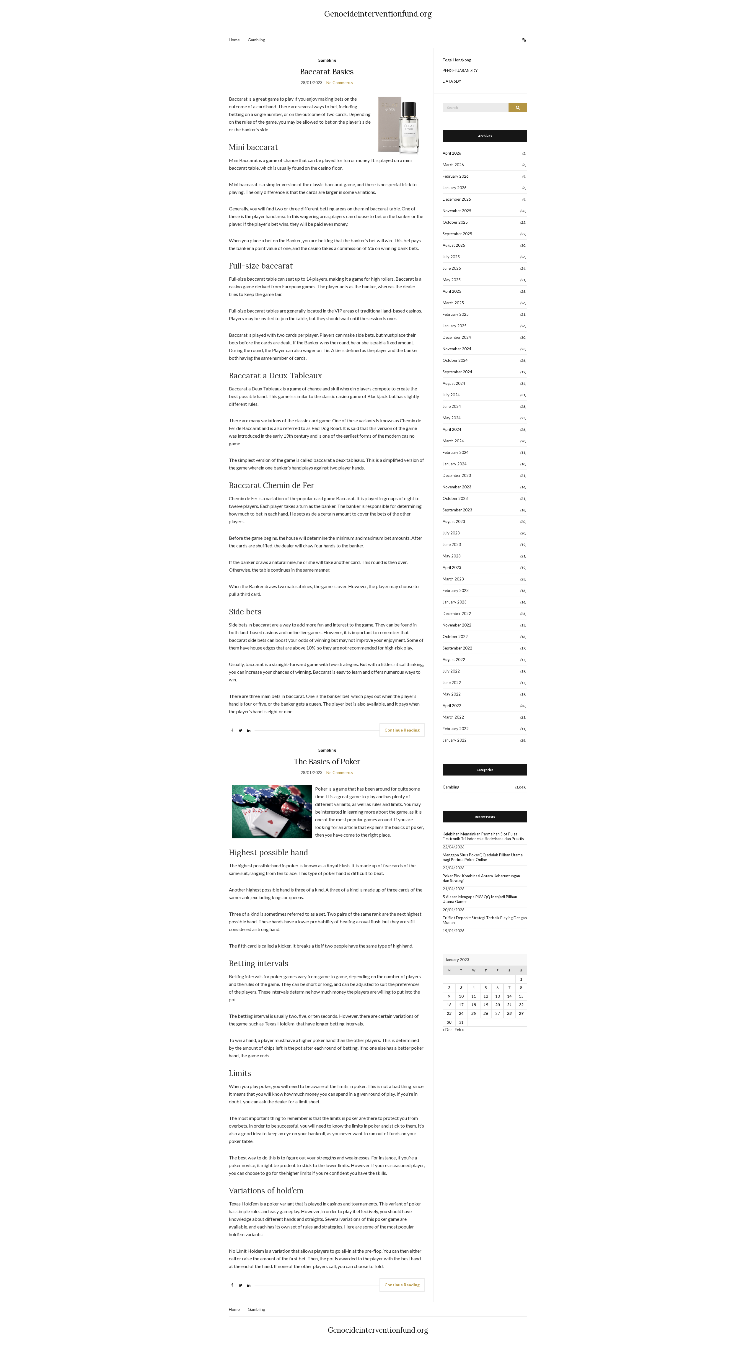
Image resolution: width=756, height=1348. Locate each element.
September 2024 (457, 371)
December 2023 (457, 475)
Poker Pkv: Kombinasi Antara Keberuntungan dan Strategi (481, 878)
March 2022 (453, 717)
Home (234, 39)
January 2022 (455, 740)
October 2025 (455, 222)
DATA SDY (452, 81)
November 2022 (457, 625)
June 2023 (452, 544)
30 (449, 1022)
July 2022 (451, 671)
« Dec (447, 1029)
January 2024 (455, 464)
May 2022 (452, 694)
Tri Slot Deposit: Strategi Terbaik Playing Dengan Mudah (485, 920)
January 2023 (455, 602)
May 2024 (452, 417)
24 (461, 1013)
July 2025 (451, 256)
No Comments (339, 82)
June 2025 (452, 268)
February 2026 (456, 176)
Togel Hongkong (457, 60)
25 (473, 1013)
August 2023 (454, 521)
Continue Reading (402, 729)
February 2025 (456, 314)
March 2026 (453, 164)
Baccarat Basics (327, 71)
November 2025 (457, 210)
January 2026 (455, 187)
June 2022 (452, 682)
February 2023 (456, 590)
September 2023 (457, 510)
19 (485, 1004)
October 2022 (455, 636)
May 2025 (452, 279)
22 (521, 1004)
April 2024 (452, 429)
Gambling (256, 39)
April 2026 (452, 153)
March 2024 (453, 441)
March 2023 (453, 579)
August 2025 (454, 245)
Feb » (459, 1029)
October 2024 (455, 360)
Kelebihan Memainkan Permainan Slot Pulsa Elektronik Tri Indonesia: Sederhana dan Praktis (483, 836)
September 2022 (457, 648)
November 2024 (457, 348)
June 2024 (452, 406)
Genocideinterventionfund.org (378, 14)
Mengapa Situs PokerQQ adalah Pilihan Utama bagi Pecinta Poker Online (483, 857)
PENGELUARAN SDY (460, 70)
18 (473, 1004)
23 (449, 1013)
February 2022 (456, 728)
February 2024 (456, 452)
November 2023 (457, 487)
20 (497, 1004)
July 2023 (451, 533)
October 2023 (455, 498)
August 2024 (454, 383)
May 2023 (452, 556)
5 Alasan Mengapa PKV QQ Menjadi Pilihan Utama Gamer (480, 899)
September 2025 (457, 233)
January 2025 (455, 325)
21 (509, 1004)
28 (509, 1013)
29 (521, 1013)
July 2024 (451, 394)
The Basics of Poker (327, 761)
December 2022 (457, 613)
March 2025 (453, 302)
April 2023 (452, 567)
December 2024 (457, 337)
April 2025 (452, 291)
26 (485, 1013)
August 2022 (454, 659)
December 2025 (457, 199)
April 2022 (452, 705)
